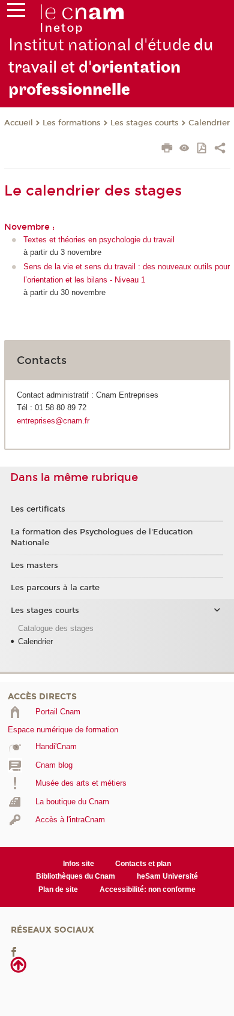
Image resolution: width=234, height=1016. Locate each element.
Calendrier (209, 123)
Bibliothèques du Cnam (75, 876)
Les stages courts (144, 123)
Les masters (34, 565)
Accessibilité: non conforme (148, 889)
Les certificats (38, 509)
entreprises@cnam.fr (53, 420)
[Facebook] (14, 951)
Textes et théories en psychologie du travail (99, 239)
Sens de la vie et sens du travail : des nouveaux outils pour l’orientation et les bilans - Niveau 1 (126, 273)
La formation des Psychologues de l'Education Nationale (102, 537)
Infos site (78, 863)
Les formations (72, 123)
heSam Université (167, 876)
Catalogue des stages (56, 628)
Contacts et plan (143, 863)
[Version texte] (184, 149)
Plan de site (58, 889)
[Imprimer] (167, 149)
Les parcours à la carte (55, 588)
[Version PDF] (202, 149)
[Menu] (16, 12)
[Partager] (220, 149)
